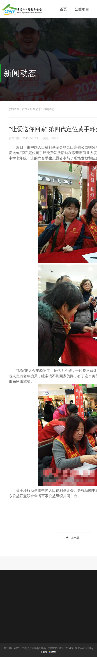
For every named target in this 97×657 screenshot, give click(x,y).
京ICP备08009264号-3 (62, 648)
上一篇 (75, 537)
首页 (63, 9)
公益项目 (82, 9)
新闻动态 (35, 109)
